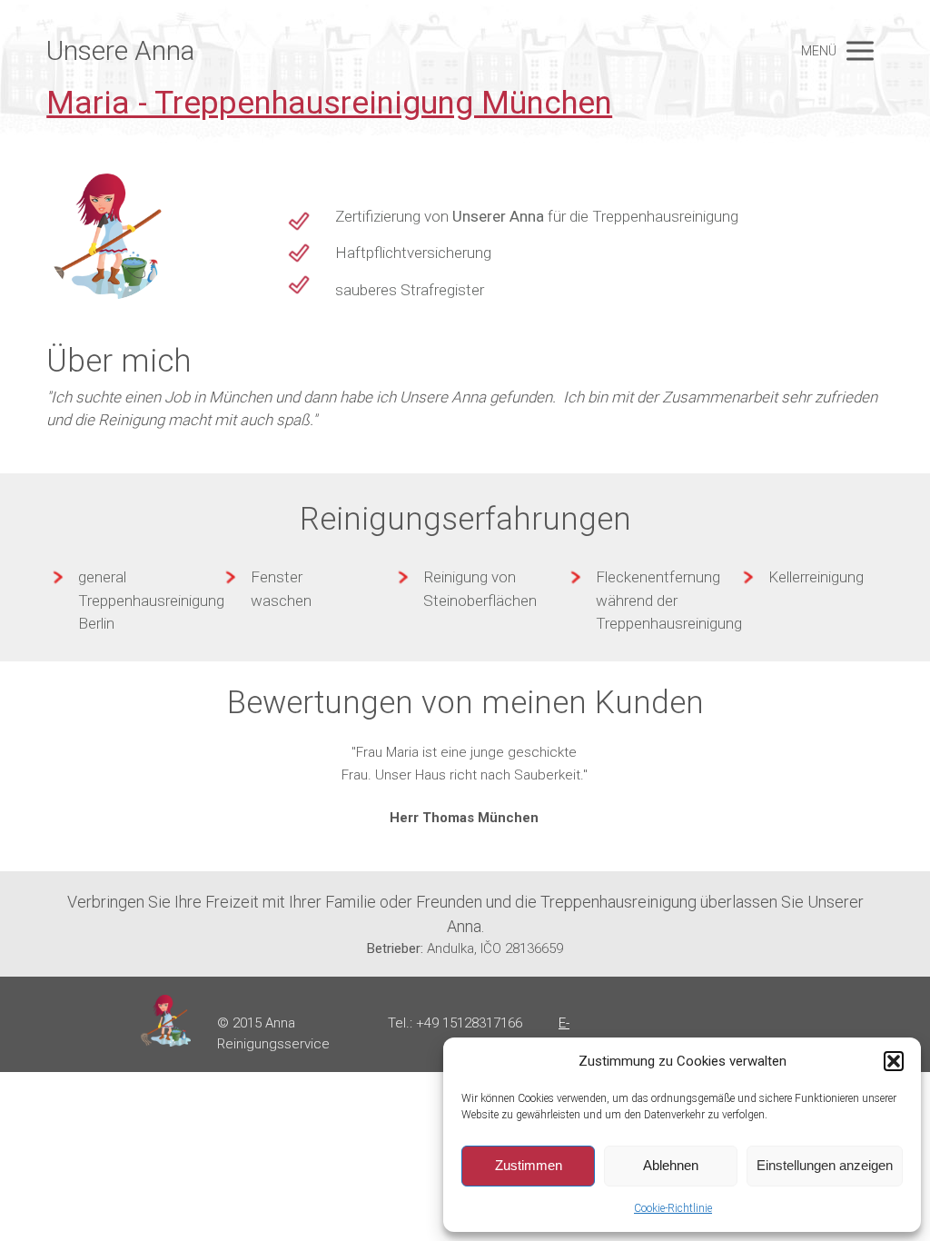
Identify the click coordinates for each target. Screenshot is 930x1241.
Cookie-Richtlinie (673, 1208)
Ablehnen (670, 1165)
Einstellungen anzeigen (825, 1165)
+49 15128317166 (469, 1023)
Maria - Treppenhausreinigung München (329, 103)
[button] (894, 1061)
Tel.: (402, 1023)
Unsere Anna (120, 51)
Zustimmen (528, 1165)
